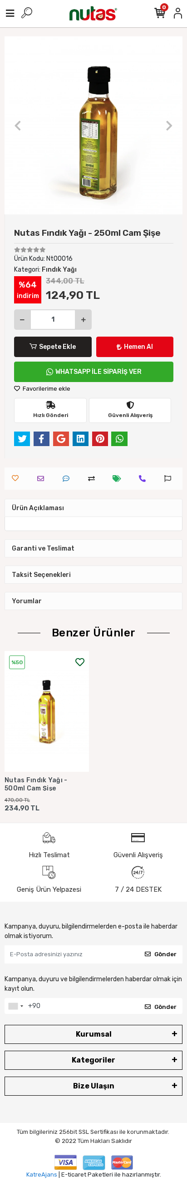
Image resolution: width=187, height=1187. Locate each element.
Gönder (165, 954)
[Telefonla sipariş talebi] (145, 478)
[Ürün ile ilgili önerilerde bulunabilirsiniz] (170, 478)
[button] (18, 125)
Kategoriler (93, 1060)
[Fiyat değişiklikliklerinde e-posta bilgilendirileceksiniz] (119, 478)
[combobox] (15, 1006)
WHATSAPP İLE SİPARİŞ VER (98, 372)
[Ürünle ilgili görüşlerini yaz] (68, 478)
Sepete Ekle (57, 347)
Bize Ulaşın (93, 1086)
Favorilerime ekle (45, 388)
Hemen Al (138, 347)
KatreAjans (41, 1174)
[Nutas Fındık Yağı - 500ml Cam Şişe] (47, 711)
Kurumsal (94, 1034)
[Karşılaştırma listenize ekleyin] (94, 478)
